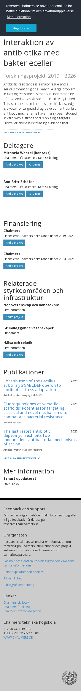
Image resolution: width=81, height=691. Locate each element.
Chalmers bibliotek (16, 602)
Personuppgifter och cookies (23, 572)
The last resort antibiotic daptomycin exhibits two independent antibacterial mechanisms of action (40, 437)
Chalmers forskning (16, 607)
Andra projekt (14, 164)
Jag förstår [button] (21, 28)
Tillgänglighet (12, 578)
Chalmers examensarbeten (22, 611)
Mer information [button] (19, 17)
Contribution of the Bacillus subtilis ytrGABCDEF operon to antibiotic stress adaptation (32, 385)
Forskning (34, 164)
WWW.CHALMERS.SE (18, 637)
